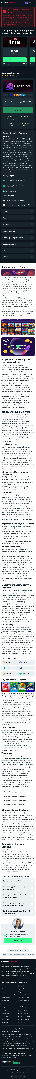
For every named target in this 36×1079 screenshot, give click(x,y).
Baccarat (7, 745)
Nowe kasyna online (24, 997)
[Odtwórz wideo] (18, 346)
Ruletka (12, 745)
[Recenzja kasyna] (15, 42)
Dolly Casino (5, 1019)
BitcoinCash (25, 673)
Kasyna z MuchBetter (24, 1016)
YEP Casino (4, 1022)
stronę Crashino (16, 527)
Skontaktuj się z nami (7, 989)
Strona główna (7, 954)
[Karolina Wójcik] (18, 923)
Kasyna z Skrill (22, 1022)
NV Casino (4, 1016)
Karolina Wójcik (18, 931)
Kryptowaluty (12, 595)
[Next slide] (30, 327)
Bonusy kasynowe (23, 1000)
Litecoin (24, 668)
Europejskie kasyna (24, 995)
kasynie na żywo (6, 732)
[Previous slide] (5, 327)
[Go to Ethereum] (20, 95)
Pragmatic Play (23, 765)
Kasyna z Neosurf (23, 1019)
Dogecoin (8, 673)
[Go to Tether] (23, 95)
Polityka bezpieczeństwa (9, 995)
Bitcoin (8, 662)
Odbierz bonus (14, 60)
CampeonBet (5, 1013)
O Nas (3, 986)
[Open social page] (12, 1076)
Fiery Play (4, 1011)
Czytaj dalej (23, 941)
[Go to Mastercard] (14, 95)
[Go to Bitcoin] (17, 95)
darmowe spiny (17, 508)
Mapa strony (5, 1000)
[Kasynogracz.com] (8, 3)
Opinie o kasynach (23, 986)
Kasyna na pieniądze (24, 992)
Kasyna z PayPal (23, 1013)
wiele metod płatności (25, 591)
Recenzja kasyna (9, 64)
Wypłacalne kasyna (24, 989)
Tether (7, 668)
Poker (18, 745)
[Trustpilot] (16, 1062)
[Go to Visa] (11, 95)
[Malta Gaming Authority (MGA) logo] (6, 1062)
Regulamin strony (6, 997)
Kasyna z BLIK (22, 1011)
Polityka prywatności (7, 992)
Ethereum (25, 662)
